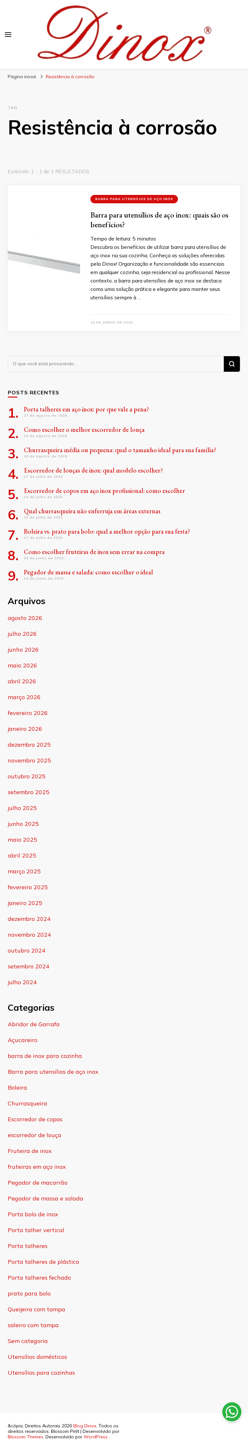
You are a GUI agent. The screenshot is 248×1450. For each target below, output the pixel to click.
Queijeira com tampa (36, 1309)
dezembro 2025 (29, 744)
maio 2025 (22, 839)
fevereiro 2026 (28, 713)
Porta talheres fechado (39, 1277)
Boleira (17, 1087)
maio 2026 (22, 665)
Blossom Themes (25, 1437)
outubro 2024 (27, 950)
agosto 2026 (25, 618)
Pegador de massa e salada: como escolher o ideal (88, 572)
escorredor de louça (34, 1135)
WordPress (96, 1437)
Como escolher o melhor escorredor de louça (84, 429)
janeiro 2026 (25, 728)
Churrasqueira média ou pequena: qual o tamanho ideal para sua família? (120, 450)
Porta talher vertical (36, 1230)
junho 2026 (23, 649)
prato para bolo (29, 1293)
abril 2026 (22, 681)
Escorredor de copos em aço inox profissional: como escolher (104, 490)
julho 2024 (22, 982)
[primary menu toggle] (8, 34)
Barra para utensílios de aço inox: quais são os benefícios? (159, 219)
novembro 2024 (29, 934)
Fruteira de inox (30, 1151)
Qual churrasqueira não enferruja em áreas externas (92, 511)
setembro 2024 (28, 966)
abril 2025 (22, 855)
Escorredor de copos (35, 1119)
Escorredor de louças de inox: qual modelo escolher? (93, 470)
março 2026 (24, 697)
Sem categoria (28, 1341)
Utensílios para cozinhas (41, 1372)
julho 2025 (22, 808)
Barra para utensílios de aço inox (134, 199)
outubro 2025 (27, 776)
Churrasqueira (27, 1103)
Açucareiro (22, 1040)
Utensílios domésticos (37, 1356)
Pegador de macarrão (37, 1182)
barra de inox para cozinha (45, 1056)
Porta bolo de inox (33, 1214)
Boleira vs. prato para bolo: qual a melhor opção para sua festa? (107, 531)
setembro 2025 (28, 792)
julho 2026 (22, 633)
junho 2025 (23, 823)
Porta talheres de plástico (43, 1261)
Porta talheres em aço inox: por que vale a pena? (86, 409)
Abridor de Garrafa (34, 1024)
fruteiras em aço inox (37, 1166)
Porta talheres (27, 1246)
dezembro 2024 (29, 918)
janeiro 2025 (25, 903)
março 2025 (24, 871)
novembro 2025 (29, 760)
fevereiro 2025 (28, 887)
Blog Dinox (84, 1426)
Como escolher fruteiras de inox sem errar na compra (94, 552)
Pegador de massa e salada (45, 1198)
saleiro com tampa (33, 1325)
